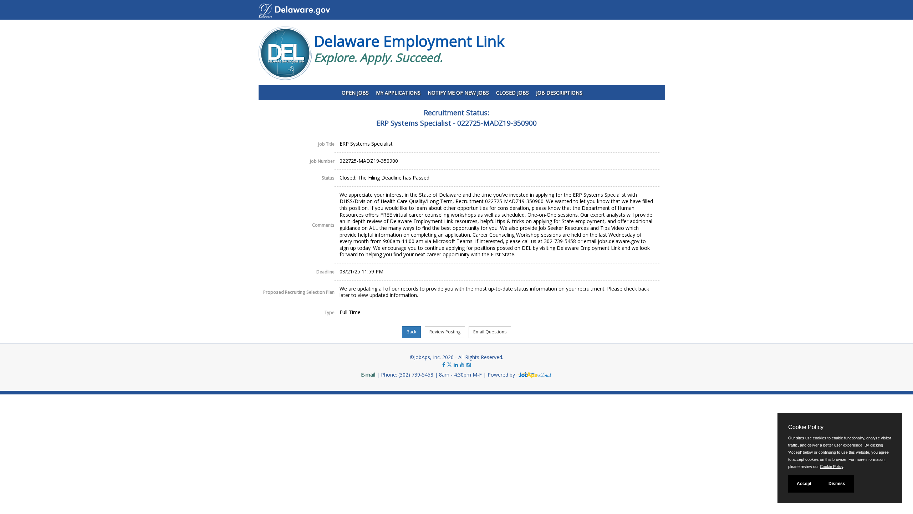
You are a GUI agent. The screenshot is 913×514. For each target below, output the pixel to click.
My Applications (398, 92)
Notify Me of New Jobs (458, 92)
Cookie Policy (831, 466)
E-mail (368, 374)
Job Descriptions (559, 92)
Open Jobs (355, 92)
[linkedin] (456, 364)
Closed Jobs (512, 92)
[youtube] (462, 364)
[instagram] (468, 364)
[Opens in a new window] (534, 374)
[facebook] (443, 364)
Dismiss (836, 483)
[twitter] (450, 364)
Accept (804, 483)
